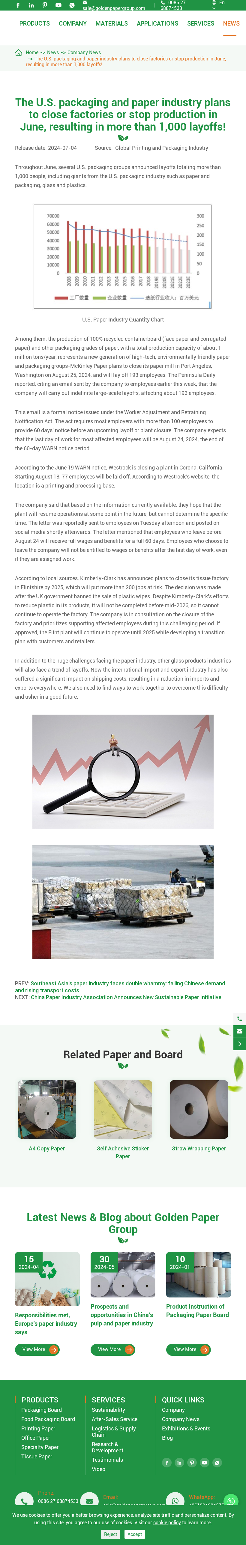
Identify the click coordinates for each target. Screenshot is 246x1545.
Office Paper (35, 1438)
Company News (84, 52)
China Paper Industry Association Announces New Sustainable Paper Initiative (126, 997)
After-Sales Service (114, 1419)
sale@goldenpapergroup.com (113, 8)
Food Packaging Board (48, 1419)
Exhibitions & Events (186, 1428)
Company (73, 23)
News (231, 23)
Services (200, 23)
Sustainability (108, 1410)
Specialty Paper (39, 1447)
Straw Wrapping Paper (199, 1148)
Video (98, 1469)
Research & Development (107, 1447)
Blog (167, 1438)
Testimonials (107, 1460)
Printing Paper (38, 1428)
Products (35, 23)
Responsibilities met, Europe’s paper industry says (46, 1324)
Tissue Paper (36, 1456)
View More (39, 1349)
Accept (135, 1534)
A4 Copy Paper (47, 1148)
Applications (157, 23)
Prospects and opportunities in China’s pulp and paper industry (122, 1315)
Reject (110, 1534)
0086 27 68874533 (58, 1501)
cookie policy (167, 1522)
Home (32, 52)
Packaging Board (41, 1410)
